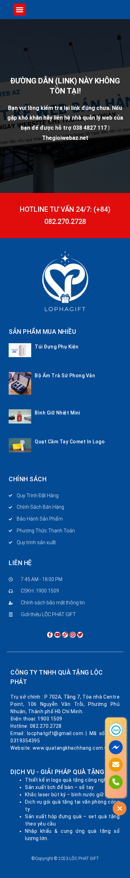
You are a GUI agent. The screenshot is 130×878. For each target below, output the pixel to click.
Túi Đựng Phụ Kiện (57, 346)
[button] (20, 9)
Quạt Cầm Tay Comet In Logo (70, 441)
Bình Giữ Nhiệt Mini (57, 413)
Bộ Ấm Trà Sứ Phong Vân (65, 375)
